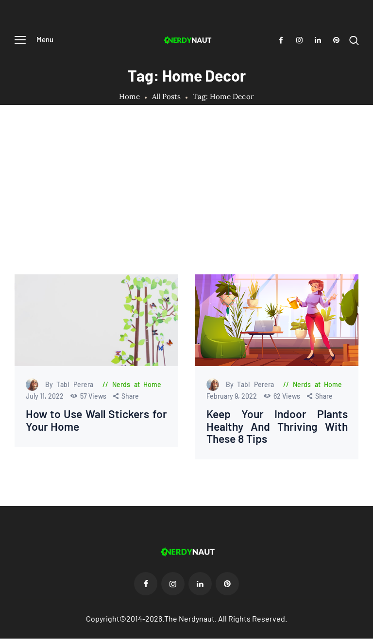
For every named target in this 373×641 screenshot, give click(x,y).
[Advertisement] (186, 202)
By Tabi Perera (71, 384)
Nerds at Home (137, 384)
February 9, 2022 (232, 396)
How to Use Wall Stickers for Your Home (96, 420)
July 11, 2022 (45, 396)
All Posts (166, 96)
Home (129, 96)
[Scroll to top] (365, 633)
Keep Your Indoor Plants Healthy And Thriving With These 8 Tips (277, 426)
